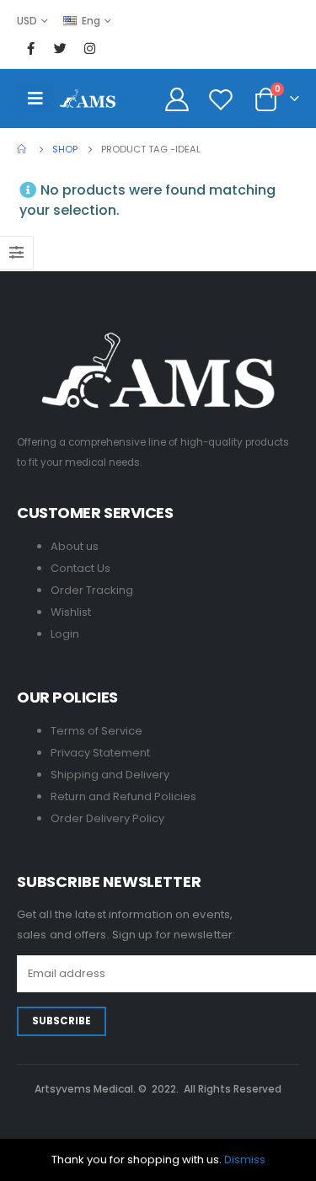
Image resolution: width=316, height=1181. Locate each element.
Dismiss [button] (244, 1160)
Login (65, 634)
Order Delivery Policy (107, 818)
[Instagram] (89, 48)
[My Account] (177, 98)
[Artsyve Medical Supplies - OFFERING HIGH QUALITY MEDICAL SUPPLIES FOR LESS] (87, 98)
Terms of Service (96, 731)
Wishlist (71, 612)
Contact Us (80, 568)
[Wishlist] (221, 98)
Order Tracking (92, 590)
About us (75, 546)
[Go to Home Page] (23, 149)
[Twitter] (59, 48)
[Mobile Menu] (35, 98)
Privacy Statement (100, 753)
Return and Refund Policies (123, 796)
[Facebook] (30, 48)
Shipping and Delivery (110, 775)
